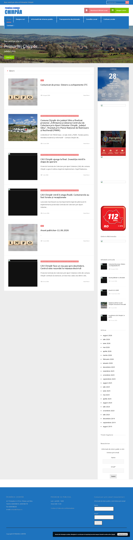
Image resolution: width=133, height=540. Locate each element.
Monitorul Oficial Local (99, 10)
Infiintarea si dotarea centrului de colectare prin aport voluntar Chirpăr (59, 116)
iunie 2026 (106, 343)
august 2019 (107, 426)
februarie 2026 (108, 359)
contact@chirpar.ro (16, 509)
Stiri (42, 80)
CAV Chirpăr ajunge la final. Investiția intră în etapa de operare (63, 160)
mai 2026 (106, 347)
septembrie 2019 (109, 422)
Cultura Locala (109, 19)
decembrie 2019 (109, 418)
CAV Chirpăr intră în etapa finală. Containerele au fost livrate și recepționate (65, 196)
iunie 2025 (106, 391)
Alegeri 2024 (121, 10)
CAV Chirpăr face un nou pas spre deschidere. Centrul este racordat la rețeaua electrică (63, 267)
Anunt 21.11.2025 (114, 290)
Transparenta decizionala (69, 19)
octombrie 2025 (109, 375)
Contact (10, 25)
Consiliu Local (91, 19)
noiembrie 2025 (108, 371)
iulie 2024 (106, 407)
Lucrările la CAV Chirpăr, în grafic (117, 316)
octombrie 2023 (109, 411)
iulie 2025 (106, 387)
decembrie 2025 (109, 367)
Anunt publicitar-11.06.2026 (55, 230)
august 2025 (107, 383)
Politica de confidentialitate (65, 508)
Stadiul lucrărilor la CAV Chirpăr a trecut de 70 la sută (117, 303)
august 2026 (107, 335)
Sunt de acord (122, 534)
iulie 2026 (106, 339)
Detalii (113, 534)
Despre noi (20, 19)
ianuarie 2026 (108, 363)
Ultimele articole (108, 260)
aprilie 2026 (107, 351)
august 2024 (107, 403)
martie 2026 (107, 355)
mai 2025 (106, 395)
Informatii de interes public (42, 19)
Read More (86, 95)
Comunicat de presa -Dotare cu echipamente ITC (64, 84)
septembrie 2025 (109, 379)
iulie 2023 (106, 415)
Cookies (53, 508)
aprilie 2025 (107, 399)
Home (9, 19)
